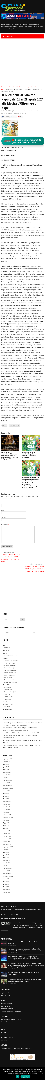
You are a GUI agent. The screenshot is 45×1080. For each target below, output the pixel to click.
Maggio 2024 (6, 823)
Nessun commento (20, 113)
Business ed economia (10, 660)
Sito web (3, 517)
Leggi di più (25, 1077)
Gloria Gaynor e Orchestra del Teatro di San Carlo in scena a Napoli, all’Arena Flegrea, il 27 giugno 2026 (9, 455)
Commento (5, 524)
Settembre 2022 (7, 873)
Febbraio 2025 (6, 801)
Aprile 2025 (6, 796)
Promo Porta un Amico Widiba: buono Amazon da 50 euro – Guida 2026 (24, 943)
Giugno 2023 (6, 849)
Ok (18, 1077)
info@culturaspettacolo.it (17, 918)
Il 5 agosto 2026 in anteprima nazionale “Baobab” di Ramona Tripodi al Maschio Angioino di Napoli (25, 980)
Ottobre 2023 (6, 841)
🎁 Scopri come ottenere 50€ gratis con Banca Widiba (23, 141)
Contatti (3, 1035)
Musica (4, 685)
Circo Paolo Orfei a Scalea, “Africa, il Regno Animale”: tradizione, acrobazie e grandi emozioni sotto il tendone (24, 957)
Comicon (4, 425)
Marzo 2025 (6, 799)
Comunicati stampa (30, 111)
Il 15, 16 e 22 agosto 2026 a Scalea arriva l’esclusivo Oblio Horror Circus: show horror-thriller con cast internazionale (24, 950)
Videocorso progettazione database (11, 1011)
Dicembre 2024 (7, 807)
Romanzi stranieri (9, 670)
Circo (4, 653)
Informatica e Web (9, 663)
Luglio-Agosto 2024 (8, 817)
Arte (4, 645)
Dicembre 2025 (7, 777)
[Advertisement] (22, 62)
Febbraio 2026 (6, 772)
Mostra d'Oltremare (14, 425)
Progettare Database (7, 1008)
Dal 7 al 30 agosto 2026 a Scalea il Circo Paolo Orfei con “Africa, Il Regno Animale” (26, 973)
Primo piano (9, 113)
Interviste (6, 699)
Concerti (6, 689)
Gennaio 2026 (6, 775)
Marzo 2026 (6, 769)
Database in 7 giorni (6, 1003)
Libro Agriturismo (6, 995)
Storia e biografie (8, 675)
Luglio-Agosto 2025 (8, 788)
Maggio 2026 (6, 764)
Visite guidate (6, 709)
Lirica (5, 701)
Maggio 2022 (6, 881)
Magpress (29, 1048)
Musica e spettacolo (9, 665)
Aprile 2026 (6, 767)
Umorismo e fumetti (19, 111)
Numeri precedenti (8, 895)
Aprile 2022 (6, 884)
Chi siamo (4, 1032)
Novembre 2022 (7, 868)
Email (3, 510)
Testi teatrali (7, 677)
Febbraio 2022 (6, 889)
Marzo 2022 (6, 887)
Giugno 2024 (6, 820)
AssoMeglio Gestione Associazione (11, 1019)
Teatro (4, 706)
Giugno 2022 (6, 879)
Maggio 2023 (6, 852)
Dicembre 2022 (7, 865)
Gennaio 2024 (6, 833)
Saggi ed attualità (8, 672)
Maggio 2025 (6, 793)
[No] (42, 1073)
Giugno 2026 (6, 761)
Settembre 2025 (7, 785)
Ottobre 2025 (6, 783)
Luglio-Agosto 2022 (8, 876)
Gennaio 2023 (6, 863)
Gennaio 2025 (6, 804)
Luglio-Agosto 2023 (8, 847)
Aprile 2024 (6, 825)
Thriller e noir (7, 680)
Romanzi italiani (8, 668)
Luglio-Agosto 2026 (8, 759)
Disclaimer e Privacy (7, 1037)
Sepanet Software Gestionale (9, 1022)
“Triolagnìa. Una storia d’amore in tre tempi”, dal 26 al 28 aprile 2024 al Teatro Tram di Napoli (34, 569)
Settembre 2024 (7, 815)
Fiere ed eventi (8, 696)
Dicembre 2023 (7, 836)
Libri (4, 658)
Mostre (6, 647)
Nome (3, 503)
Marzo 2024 (6, 828)
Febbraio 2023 (6, 860)
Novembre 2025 (7, 780)
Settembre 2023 (7, 844)
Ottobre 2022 (6, 871)
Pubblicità (4, 1040)
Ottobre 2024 (6, 812)
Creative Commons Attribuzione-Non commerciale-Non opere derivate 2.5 (22, 927)
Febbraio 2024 (6, 831)
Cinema (5, 650)
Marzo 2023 (6, 857)
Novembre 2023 (7, 839)
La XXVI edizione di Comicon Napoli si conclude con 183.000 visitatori (29, 454)
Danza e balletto (8, 692)
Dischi (5, 694)
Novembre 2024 (7, 809)
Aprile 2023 (6, 855)
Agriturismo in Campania (8, 993)
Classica (6, 687)
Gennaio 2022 (6, 892)
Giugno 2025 (6, 791)
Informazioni (9, 36)
